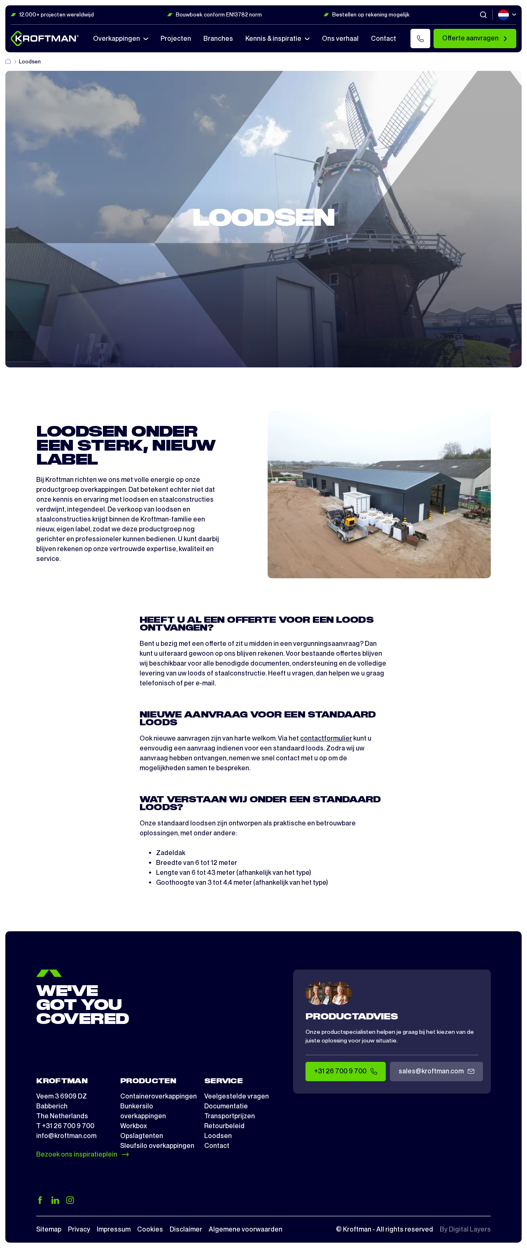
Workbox (133, 1126)
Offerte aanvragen (470, 38)
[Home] (8, 61)
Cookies (150, 1229)
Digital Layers (470, 1229)
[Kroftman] (45, 38)
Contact (216, 1146)
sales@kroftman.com (431, 1071)
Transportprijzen (229, 1116)
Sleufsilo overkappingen (157, 1146)
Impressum (114, 1229)
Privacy (79, 1229)
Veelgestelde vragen (236, 1096)
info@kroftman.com (66, 1136)
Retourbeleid (224, 1126)
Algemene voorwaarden (245, 1229)
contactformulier (326, 738)
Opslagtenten (141, 1136)
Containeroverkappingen (158, 1096)
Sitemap (48, 1229)
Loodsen (218, 1136)
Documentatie (226, 1106)
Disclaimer (186, 1229)
